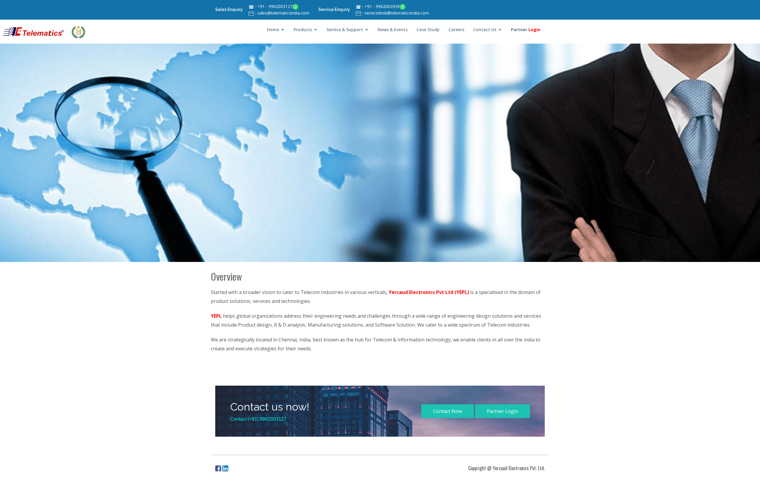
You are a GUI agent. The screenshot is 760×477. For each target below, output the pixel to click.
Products (303, 29)
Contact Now (447, 411)
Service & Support (345, 29)
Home (273, 29)
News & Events (393, 29)
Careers (456, 29)
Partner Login (502, 411)
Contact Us (484, 29)
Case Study (428, 29)
